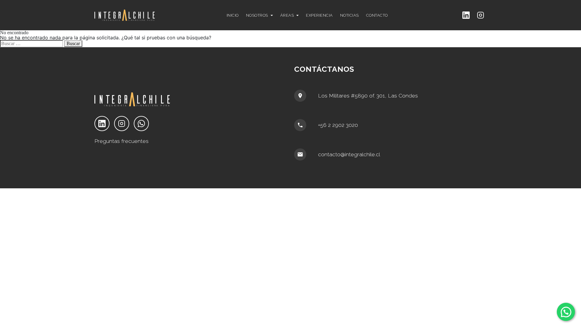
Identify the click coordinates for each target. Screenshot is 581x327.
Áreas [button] (287, 15)
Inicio (233, 15)
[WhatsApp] (141, 123)
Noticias (349, 15)
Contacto (377, 15)
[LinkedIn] (466, 15)
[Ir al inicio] (140, 15)
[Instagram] (480, 15)
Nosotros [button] (257, 15)
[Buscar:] (31, 43)
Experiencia (319, 15)
